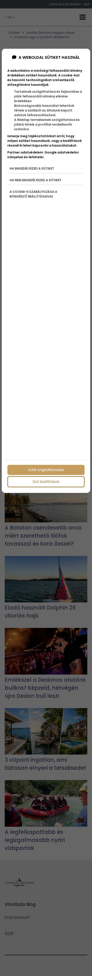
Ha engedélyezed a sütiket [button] (32, 168)
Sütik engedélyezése (46, 469)
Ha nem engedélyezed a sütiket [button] (35, 180)
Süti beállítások (46, 481)
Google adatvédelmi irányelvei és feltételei (43, 154)
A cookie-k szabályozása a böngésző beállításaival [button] (33, 194)
